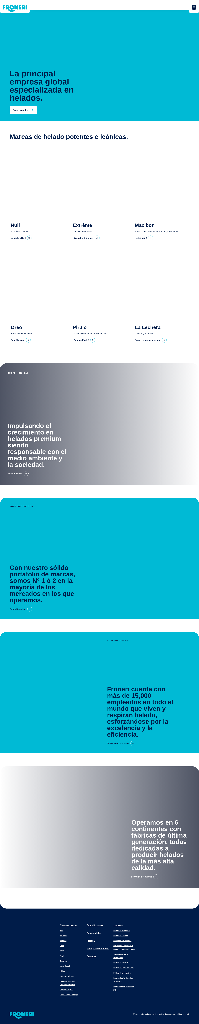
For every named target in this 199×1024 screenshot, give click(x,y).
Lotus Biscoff (65, 966)
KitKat (62, 971)
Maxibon (63, 941)
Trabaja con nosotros (98, 949)
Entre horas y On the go (69, 995)
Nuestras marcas (68, 925)
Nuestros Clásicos (67, 976)
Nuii (61, 931)
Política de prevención (122, 973)
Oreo (62, 946)
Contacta (91, 956)
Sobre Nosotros (95, 925)
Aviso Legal (118, 925)
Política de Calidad (120, 963)
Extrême (63, 936)
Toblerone (64, 961)
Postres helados (66, 990)
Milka (62, 951)
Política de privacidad (121, 931)
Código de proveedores (122, 941)
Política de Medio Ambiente (123, 968)
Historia (91, 941)
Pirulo (62, 956)
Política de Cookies (120, 936)
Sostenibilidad (94, 933)
